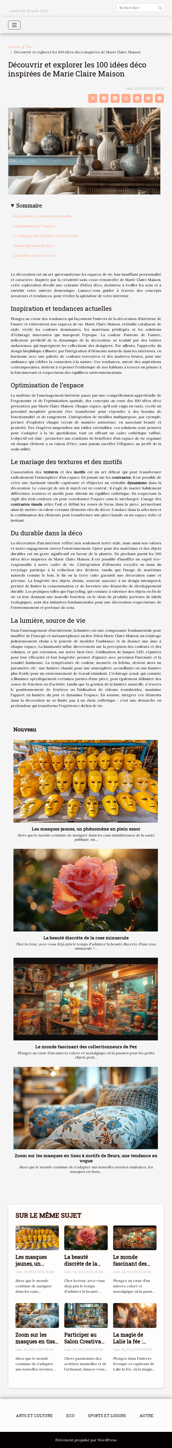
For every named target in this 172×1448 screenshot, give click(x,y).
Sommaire (29, 205)
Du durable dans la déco (33, 245)
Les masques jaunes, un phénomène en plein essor (86, 829)
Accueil (14, 46)
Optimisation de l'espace (34, 226)
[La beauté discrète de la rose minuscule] (85, 890)
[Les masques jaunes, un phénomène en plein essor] (85, 781)
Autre (147, 1415)
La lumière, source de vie (34, 255)
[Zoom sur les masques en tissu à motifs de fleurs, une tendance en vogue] (85, 1108)
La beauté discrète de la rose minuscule (86, 937)
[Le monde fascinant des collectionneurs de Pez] (85, 999)
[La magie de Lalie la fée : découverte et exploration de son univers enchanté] (135, 1315)
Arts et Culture (34, 1415)
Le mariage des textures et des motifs (45, 235)
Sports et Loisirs (107, 1415)
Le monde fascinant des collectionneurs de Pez (86, 1046)
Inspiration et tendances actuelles (42, 216)
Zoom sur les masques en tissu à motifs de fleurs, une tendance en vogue (86, 1158)
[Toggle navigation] (14, 25)
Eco (29, 46)
